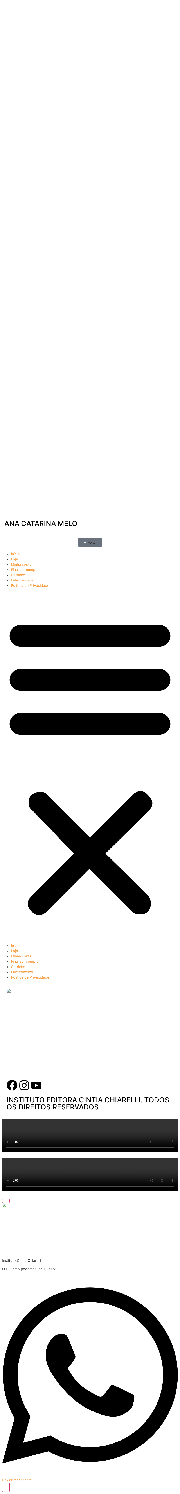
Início (15, 554)
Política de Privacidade (30, 585)
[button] (90, 542)
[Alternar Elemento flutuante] (6, 1487)
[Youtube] (36, 1085)
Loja (14, 559)
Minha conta (21, 564)
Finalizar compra (25, 569)
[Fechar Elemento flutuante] (6, 1201)
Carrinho (18, 575)
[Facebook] (12, 1085)
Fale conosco (22, 580)
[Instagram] (24, 1085)
